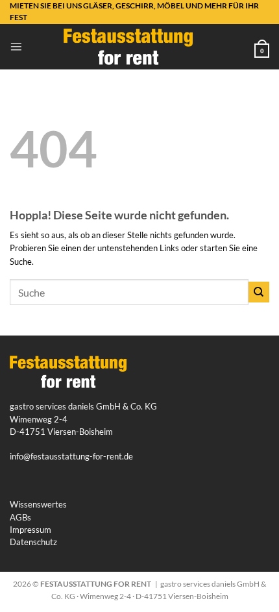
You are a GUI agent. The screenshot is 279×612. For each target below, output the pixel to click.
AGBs (20, 517)
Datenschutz (33, 542)
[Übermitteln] (259, 292)
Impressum (30, 529)
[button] (16, 46)
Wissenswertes (38, 504)
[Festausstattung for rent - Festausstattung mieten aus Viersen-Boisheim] (128, 47)
